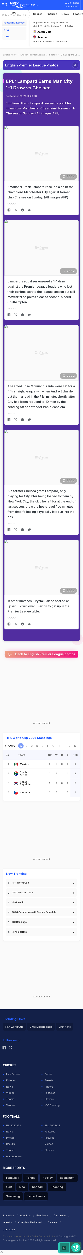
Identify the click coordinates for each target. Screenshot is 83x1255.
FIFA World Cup (20, 882)
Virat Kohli (17, 902)
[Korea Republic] (16, 783)
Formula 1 (12, 1177)
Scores (37, 13)
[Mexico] (16, 764)
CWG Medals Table (23, 892)
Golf (9, 1187)
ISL (7, 29)
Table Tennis (36, 1196)
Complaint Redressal (30, 1222)
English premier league (32, 54)
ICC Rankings (19, 922)
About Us (25, 1215)
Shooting (57, 1187)
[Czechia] (16, 792)
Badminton (67, 1177)
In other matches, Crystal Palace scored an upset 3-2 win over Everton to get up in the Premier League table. (38, 606)
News (65, 13)
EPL (14, 13)
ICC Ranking (52, 1105)
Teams (10, 1098)
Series (48, 1074)
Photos (53, 54)
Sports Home (10, 54)
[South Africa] (16, 773)
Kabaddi (37, 1187)
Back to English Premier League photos (44, 654)
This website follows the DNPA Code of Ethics (29, 1236)
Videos (10, 1092)
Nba (22, 1187)
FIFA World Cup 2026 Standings (28, 738)
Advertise (8, 1215)
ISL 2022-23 (13, 1125)
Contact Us (9, 1229)
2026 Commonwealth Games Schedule (34, 912)
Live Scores (13, 1074)
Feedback (42, 1215)
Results (49, 1080)
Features (50, 1092)
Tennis (30, 1177)
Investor (7, 1222)
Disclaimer (60, 1215)
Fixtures (52, 13)
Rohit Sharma (19, 931)
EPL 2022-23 (52, 1125)
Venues (10, 1105)
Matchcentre (14, 1156)
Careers (52, 1222)
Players (49, 1098)
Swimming (13, 1196)
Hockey (48, 1177)
